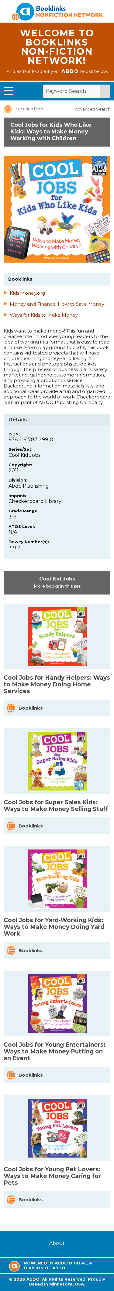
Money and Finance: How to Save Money (57, 304)
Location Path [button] (29, 108)
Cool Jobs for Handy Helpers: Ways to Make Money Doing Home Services (57, 684)
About (57, 1243)
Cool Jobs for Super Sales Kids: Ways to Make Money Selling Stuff (56, 806)
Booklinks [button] (31, 708)
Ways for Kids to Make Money (44, 315)
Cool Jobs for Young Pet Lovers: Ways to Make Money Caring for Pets (52, 1176)
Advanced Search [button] (92, 109)
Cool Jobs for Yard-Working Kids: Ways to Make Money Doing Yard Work (54, 927)
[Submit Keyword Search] (105, 91)
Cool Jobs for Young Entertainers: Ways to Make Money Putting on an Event (54, 1051)
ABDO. (33, 1279)
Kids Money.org (27, 293)
